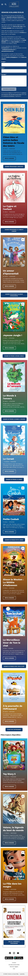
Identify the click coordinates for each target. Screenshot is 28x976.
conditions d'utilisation (9, 96)
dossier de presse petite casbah (14, 539)
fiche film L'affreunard (14, 729)
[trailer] (22, 106)
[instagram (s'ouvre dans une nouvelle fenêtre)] (14, 953)
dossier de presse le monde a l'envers (14, 419)
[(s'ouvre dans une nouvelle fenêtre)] (9, 958)
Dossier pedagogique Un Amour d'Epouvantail (14, 295)
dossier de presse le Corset (14, 479)
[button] (14, 923)
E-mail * (3, 61)
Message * (4, 74)
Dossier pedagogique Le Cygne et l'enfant (14, 230)
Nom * (3, 68)
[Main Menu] (2, 4)
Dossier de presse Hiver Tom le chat (14, 666)
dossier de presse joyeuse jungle (14, 356)
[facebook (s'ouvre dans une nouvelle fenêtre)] (10, 953)
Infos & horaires (9, 158)
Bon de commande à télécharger (14, 942)
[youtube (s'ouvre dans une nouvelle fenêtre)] (18, 953)
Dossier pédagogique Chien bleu (14, 166)
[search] (5, 4)
